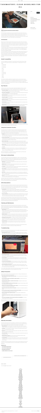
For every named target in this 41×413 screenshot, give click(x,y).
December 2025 (20, 376)
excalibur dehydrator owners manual (7, 350)
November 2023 (21, 398)
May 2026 (20, 372)
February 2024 (20, 395)
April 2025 (20, 383)
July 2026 (20, 370)
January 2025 (20, 386)
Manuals (2, 29)
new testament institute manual (6, 346)
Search (31, 11)
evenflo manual (32, 23)
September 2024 (20, 389)
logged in (5, 365)
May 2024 (20, 393)
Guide (20, 402)
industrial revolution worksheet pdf (20, 355)
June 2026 (20, 371)
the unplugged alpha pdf (7, 357)
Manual (22, 0)
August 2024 (20, 390)
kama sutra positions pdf (34, 18)
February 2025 (20, 385)
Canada (20, 401)
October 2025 (20, 378)
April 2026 (20, 373)
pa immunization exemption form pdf (35, 19)
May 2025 (20, 382)
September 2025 (20, 379)
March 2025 (20, 384)
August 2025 (20, 380)
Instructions (20, 403)
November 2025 (21, 377)
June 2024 (20, 392)
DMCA (19, 0)
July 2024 (20, 391)
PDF (20, 405)
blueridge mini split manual (6, 349)
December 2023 (20, 397)
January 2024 (20, 396)
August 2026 (20, 369)
